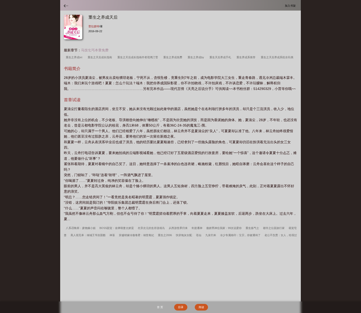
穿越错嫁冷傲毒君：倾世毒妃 (136, 235)
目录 (180, 307)
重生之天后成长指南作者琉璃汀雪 (138, 57)
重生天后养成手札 (221, 57)
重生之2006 (165, 235)
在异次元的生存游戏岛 (151, 228)
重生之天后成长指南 (100, 57)
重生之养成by (197, 57)
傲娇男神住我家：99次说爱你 (224, 228)
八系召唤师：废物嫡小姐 (81, 228)
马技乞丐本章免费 (95, 50)
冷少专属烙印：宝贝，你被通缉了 (240, 235)
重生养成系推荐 (246, 57)
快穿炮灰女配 (184, 235)
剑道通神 (197, 228)
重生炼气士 (252, 228)
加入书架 (291, 5)
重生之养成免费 (173, 57)
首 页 (160, 307)
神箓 (112, 235)
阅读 (201, 307)
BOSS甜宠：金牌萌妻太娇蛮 (116, 228)
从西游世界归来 (178, 228)
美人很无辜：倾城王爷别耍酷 (88, 235)
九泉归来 (210, 235)
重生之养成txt (75, 57)
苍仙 (198, 235)
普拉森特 (93, 26)
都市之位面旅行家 (274, 228)
